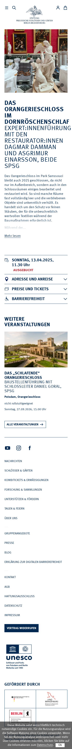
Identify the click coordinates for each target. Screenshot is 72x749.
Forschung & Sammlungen (23, 489)
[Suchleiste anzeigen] (14, 8)
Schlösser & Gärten (18, 470)
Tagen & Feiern (14, 508)
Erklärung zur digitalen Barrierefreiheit (33, 562)
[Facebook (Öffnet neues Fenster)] (30, 448)
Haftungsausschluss (19, 596)
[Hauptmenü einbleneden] (6, 8)
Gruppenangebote (17, 533)
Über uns (10, 518)
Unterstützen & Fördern (21, 499)
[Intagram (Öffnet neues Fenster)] (19, 448)
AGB (7, 587)
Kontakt (10, 577)
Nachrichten (13, 461)
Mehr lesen (12, 236)
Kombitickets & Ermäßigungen (26, 480)
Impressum (12, 615)
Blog (7, 552)
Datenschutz (13, 605)
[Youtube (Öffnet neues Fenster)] (7, 448)
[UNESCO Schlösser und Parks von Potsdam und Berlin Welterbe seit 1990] (19, 657)
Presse (9, 543)
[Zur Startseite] (34, 15)
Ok (60, 745)
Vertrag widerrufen (21, 628)
